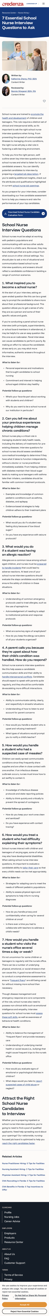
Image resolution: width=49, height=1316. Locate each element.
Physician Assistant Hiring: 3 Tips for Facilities (23, 1175)
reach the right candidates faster (18, 1143)
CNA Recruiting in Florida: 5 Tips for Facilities (23, 1180)
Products (9, 1237)
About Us (9, 1254)
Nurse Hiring (23, 13)
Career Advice (12, 1221)
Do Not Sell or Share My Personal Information (30, 1297)
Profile (7, 1212)
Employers (10, 1233)
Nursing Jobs (11, 1216)
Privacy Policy (5, 1297)
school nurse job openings (26, 185)
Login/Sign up (31, 4)
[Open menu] (43, 3)
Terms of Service (13, 1274)
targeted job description (26, 174)
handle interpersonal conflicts (17, 676)
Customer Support (14, 1262)
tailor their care (30, 867)
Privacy (8, 1279)
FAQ (6, 1258)
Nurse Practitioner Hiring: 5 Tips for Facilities (23, 1163)
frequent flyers (17, 980)
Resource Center (9, 13)
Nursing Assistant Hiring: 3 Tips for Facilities (23, 1169)
